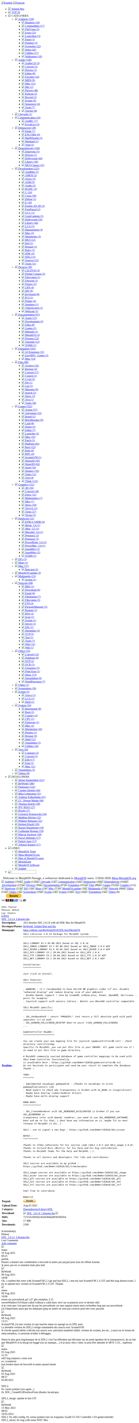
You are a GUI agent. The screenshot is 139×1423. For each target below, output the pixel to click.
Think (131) (31, 481)
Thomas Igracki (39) (29, 803)
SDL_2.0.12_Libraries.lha (15, 1237)
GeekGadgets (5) (33, 216)
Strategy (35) (31, 471)
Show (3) (29, 396)
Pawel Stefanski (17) (29, 837)
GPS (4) (29, 287)
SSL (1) (28, 627)
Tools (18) (30, 403)
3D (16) (29, 488)
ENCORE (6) (32, 134)
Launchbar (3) (32, 36)
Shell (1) (29, 702)
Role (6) (29, 450)
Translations (94, 891)
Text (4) (29, 477)
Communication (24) (29, 117)
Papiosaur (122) (26, 786)
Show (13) (30, 674)
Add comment (9, 1243)
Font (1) (29, 763)
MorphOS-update (71, 888)
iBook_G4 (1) (32, 525)
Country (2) (31, 715)
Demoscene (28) (27, 127)
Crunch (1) (30, 375)
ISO (26, 888)
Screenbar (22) (32, 46)
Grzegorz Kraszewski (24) (32, 814)
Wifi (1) (28, 647)
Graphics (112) (26, 484)
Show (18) (30, 504)
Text (77, 891)
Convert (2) (30, 66)
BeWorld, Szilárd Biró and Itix (39, 926)
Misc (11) (29, 766)
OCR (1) (29, 664)
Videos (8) (23, 773)
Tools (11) (30, 263)
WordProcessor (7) (34, 681)
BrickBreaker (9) (33, 420)
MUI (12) (29, 239)
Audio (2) (30, 185)
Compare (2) (31, 753)
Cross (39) (30, 195)
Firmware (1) (31, 722)
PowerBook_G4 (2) (35, 542)
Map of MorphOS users (31, 858)
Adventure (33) (33, 413)
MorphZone (24, 861)
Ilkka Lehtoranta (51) (29, 793)
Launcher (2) (31, 433)
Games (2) (30, 328)
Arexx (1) (30, 695)
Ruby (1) (29, 250)
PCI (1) (28, 297)
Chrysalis (46, 881)
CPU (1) (29, 719)
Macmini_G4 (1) (33, 532)
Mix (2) (28, 87)
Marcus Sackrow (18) (30, 834)
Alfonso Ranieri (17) (29, 844)
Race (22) (30, 447)
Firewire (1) (31, 280)
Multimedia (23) (27, 576)
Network (113, 888)
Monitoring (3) (32, 236)
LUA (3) (29, 226)
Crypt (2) (29, 379)
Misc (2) (29, 725)
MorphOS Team (27, 851)
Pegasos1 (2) (31, 535)
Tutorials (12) (31, 341)
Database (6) (31, 657)
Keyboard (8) (31, 294)
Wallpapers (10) (33, 56)
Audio (27, 881)
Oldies (12, 891)
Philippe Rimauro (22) (30, 820)
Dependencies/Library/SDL (38, 1209)
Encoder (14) (31, 76)
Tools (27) (30, 511)
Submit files (17, 8)
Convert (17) (31, 372)
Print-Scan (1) (32, 671)
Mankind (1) (31, 141)
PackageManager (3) (35, 606)
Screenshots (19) (27, 688)
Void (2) (29, 144)
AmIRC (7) (30, 121)
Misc (51, 888)
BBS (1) (29, 586)
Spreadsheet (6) (33, 678)
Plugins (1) (30, 732)
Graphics (125, 885)
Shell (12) (30, 739)
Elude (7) (29, 131)
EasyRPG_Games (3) (36, 355)
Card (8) (29, 423)
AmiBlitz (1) (31, 172)
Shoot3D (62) (32, 464)
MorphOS (80, 878)
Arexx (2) (30, 178)
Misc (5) (29, 233)
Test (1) (28, 637)
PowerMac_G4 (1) (34, 545)
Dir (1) (28, 382)
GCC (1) (29, 212)
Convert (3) (30, 756)
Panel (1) (29, 39)
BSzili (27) (24, 810)
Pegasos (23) (31, 338)
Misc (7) (29, 501)
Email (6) (29, 593)
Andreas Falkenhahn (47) (32, 797)
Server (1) (30, 623)
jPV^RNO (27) (26, 807)
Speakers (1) (31, 304)
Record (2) (30, 97)
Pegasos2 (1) (31, 538)
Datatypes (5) (31, 151)
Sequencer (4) (32, 104)
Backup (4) (30, 369)
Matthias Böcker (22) (29, 817)
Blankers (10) (32, 22)
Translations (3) (26, 769)
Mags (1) (23, 562)
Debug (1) (30, 199)
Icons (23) (30, 32)
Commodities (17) (34, 25)
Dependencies (111, 881)
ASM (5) (29, 182)
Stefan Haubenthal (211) (31, 780)
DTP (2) (29, 661)
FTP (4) (28, 603)
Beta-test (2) (31, 569)
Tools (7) (29, 107)
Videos (112, 891)
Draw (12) (30, 494)
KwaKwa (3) (31, 124)
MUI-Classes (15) (34, 165)
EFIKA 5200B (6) (34, 521)
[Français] (19, 2)
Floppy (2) (30, 284)
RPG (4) (29, 454)
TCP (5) (29, 634)
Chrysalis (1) (25, 114)
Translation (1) (32, 742)
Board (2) (29, 416)
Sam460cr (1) (32, 549)
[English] (6, 2)
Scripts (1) (30, 579)
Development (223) (28, 168)
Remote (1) (30, 610)
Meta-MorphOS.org (29, 854)
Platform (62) (31, 443)
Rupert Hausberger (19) (31, 827)
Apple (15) (30, 318)
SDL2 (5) (29, 256)
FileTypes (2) (31, 29)
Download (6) (32, 589)
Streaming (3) (32, 630)
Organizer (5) (31, 668)
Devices (30, 885)
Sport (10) (30, 467)
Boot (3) (29, 712)
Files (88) (23, 362)
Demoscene (89, 881)
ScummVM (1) (32, 457)
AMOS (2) (30, 175)
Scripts (48, 891)
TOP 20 (15, 12)
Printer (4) (30, 301)
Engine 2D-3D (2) (34, 206)
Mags (38, 888)
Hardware (10, 888)
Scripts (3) (23, 691)
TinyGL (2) (30, 508)
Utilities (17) (31, 53)
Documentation (51, 885)
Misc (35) (29, 437)
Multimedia (94, 888)
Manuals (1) (31, 331)
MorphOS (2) (32, 335)
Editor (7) (29, 430)
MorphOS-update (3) (29, 572)
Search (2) (30, 392)
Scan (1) (29, 617)
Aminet (22, 868)
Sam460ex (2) (32, 552)
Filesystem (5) (32, 600)
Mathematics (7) (33, 498)
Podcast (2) (30, 93)
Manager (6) (31, 389)
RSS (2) (29, 613)
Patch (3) (29, 440)
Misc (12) (29, 83)
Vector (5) (30, 515)
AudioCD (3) (31, 63)
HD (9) (28, 290)
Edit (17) (29, 759)
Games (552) (25, 406)
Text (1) (29, 399)
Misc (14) (29, 358)
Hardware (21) (26, 518)
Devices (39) (25, 267)
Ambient (9, 881)
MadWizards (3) (33, 138)
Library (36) (31, 161)
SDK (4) (29, 253)
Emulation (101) (27, 348)
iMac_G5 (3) (31, 528)
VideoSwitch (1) (33, 307)
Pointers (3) (30, 42)
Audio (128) (25, 59)
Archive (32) (31, 365)
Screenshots (29, 891)
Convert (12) (31, 654)
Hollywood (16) (33, 219)
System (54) (24, 705)
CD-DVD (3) (32, 270)
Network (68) (25, 583)
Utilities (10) (31, 746)
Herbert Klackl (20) (28, 824)
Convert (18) (31, 491)
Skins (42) (30, 49)
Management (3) (33, 229)
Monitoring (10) (33, 729)
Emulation (73, 885)
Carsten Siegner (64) (29, 790)
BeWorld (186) (26, 783)
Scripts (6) (30, 100)
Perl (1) (28, 243)
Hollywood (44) (33, 158)
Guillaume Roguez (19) (31, 831)
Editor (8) (29, 73)
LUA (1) (29, 698)
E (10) (28, 202)
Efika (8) (29, 324)
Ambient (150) (26, 19)
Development (9, 885)
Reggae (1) (30, 246)
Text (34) (23, 749)
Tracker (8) (30, 110)
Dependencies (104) (29, 148)
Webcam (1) (31, 311)
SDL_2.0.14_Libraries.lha (15, 919)
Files (91, 885)
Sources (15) (31, 260)
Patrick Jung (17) (27, 841)
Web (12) (29, 644)
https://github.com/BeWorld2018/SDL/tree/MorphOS (51, 930)
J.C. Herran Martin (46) (31, 800)
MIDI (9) (29, 80)
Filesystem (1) (32, 277)
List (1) (28, 386)
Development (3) (33, 321)
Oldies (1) (23, 685)
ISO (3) (22, 559)
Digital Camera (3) (34, 273)
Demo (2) (29, 426)
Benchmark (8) (32, 708)
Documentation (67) (29, 314)
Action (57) (30, 409)
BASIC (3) (30, 189)
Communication (66, 881)
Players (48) (31, 90)
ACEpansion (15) (34, 352)
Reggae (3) (30, 736)
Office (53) (24, 651)
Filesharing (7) (32, 596)
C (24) (28, 192)
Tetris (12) (30, 474)
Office (130, 888)
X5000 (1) (30, 345)
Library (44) (31, 223)
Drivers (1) (30, 70)
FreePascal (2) (32, 209)
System (63, 891)
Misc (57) (23, 566)
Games (106, 885)
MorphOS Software (28, 865)
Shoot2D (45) (32, 460)
